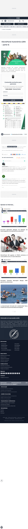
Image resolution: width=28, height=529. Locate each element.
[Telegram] (8, 373)
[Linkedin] (17, 373)
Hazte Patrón (4, 353)
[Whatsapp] (5, 373)
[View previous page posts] (13, 311)
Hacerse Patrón (17, 89)
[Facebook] (3, 373)
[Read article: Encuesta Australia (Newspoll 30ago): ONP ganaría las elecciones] (14, 268)
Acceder (24, 154)
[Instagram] (12, 373)
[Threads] (6, 373)
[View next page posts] (15, 311)
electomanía (11, 20)
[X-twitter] (1, 373)
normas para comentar (12, 146)
